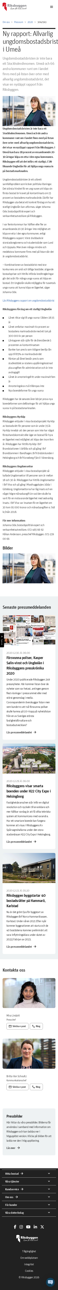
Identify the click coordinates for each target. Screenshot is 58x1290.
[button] (29, 568)
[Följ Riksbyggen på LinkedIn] (35, 1226)
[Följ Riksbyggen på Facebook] (15, 1226)
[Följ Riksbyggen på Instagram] (21, 1226)
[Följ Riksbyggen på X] (42, 1226)
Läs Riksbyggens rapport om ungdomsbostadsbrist (28, 300)
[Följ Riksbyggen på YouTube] (28, 1226)
